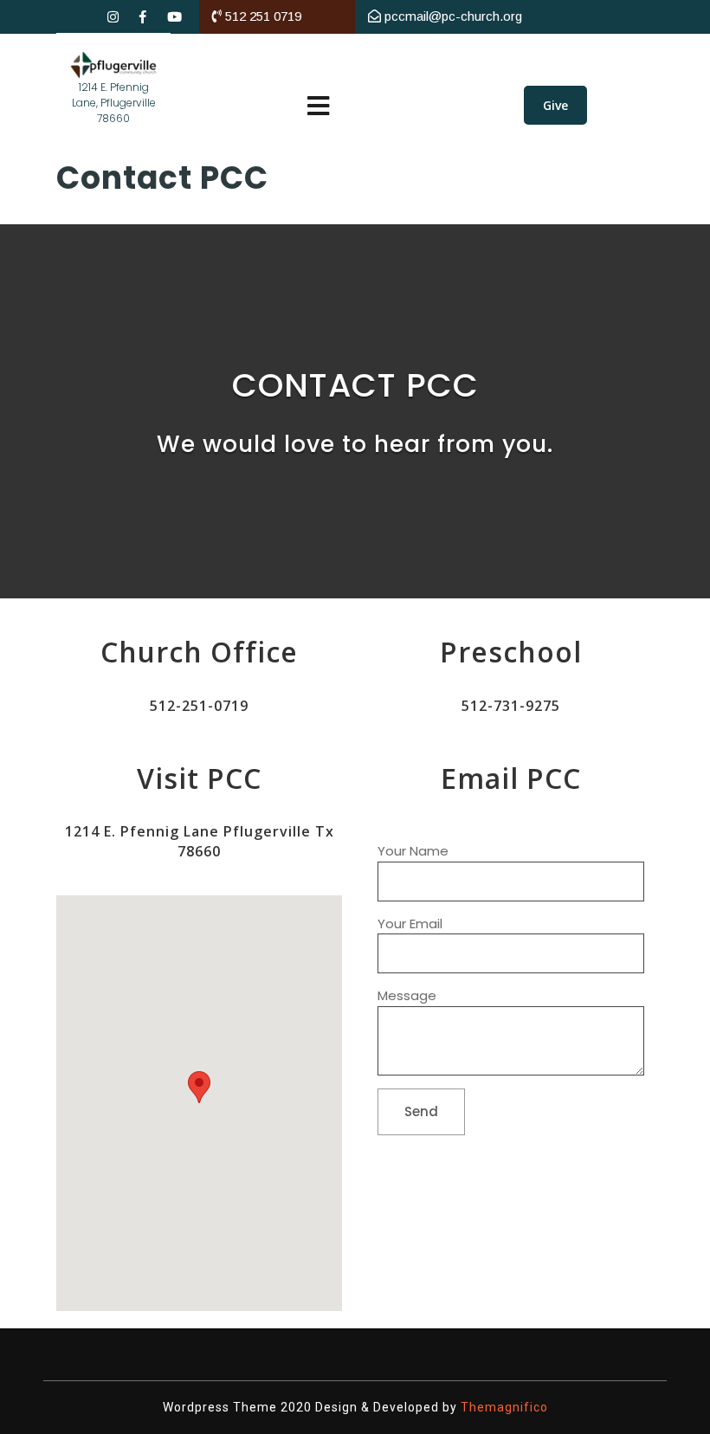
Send (421, 1111)
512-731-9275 (511, 705)
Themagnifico (502, 1407)
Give (555, 105)
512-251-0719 (199, 705)
